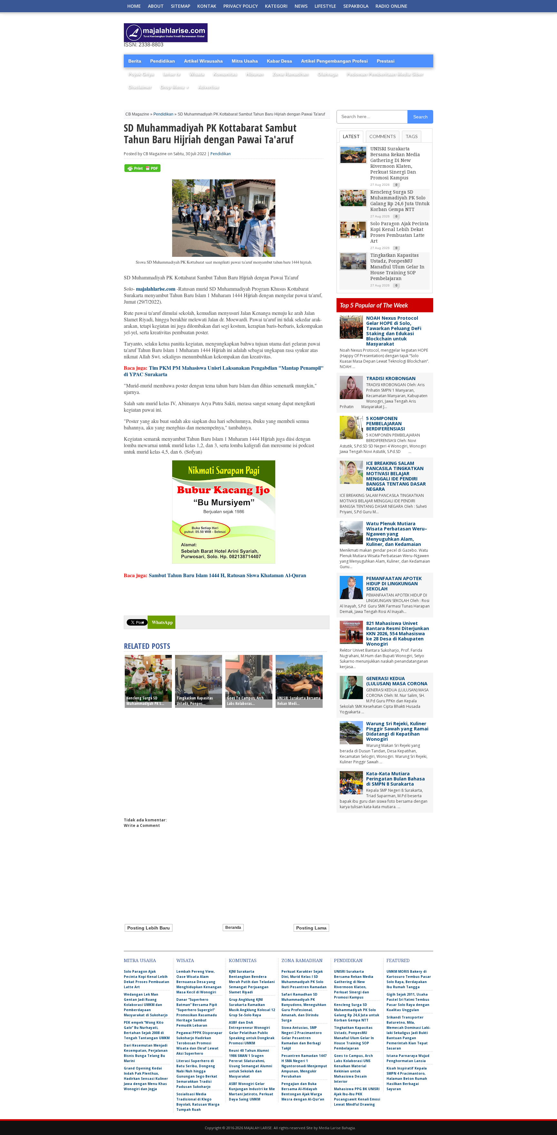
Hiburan (254, 73)
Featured (398, 960)
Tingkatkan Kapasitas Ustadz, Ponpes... (195, 700)
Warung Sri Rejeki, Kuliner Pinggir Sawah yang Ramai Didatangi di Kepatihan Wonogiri (397, 731)
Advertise (208, 86)
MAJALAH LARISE (258, 1127)
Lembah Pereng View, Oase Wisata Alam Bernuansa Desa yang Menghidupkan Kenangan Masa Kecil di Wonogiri (198, 981)
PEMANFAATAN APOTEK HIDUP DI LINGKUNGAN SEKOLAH (394, 583)
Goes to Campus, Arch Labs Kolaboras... (245, 700)
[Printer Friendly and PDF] (142, 170)
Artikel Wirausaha (203, 61)
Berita (134, 61)
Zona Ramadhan (290, 73)
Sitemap (180, 6)
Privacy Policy (240, 6)
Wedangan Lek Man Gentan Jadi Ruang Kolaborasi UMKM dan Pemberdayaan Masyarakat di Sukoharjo (146, 1004)
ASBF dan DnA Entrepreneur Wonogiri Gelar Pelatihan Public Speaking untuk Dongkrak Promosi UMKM (251, 1032)
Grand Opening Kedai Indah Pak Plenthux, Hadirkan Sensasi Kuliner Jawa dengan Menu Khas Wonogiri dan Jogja (146, 1078)
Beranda (233, 927)
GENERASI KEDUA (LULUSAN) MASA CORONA (396, 681)
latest (351, 136)
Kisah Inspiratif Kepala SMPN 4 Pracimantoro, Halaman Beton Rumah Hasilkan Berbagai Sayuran (406, 1078)
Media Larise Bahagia (337, 1127)
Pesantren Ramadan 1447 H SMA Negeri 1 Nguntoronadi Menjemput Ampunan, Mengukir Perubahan (304, 1066)
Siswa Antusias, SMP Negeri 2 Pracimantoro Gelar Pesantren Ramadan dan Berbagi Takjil (301, 1037)
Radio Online (391, 6)
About (156, 6)
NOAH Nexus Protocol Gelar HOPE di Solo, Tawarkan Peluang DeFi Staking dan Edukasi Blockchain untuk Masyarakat (393, 331)
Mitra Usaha (245, 61)
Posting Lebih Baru (148, 927)
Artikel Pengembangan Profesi (334, 61)
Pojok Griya (141, 73)
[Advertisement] (357, 33)
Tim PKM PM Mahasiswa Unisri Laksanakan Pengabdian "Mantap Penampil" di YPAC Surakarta (224, 371)
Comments (382, 136)
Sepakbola (355, 6)
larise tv (171, 73)
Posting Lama (311, 927)
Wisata (196, 73)
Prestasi (386, 61)
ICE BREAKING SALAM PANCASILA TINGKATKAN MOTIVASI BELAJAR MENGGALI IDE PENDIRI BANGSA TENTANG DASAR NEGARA (396, 476)
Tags (412, 136)
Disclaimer (139, 86)
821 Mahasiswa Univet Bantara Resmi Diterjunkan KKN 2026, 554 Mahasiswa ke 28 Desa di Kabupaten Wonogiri (397, 633)
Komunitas (225, 73)
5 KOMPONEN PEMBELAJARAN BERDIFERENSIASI (385, 423)
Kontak (206, 6)
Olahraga (327, 73)
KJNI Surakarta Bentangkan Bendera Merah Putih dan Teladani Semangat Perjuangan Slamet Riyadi (252, 981)
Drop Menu (174, 86)
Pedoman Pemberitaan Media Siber (385, 73)
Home (134, 6)
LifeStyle (325, 6)
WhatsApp (162, 622)
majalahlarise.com (155, 288)
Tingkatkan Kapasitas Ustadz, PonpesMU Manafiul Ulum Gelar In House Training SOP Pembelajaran (397, 267)
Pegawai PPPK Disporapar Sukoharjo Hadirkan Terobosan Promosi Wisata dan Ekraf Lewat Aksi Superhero (199, 1043)
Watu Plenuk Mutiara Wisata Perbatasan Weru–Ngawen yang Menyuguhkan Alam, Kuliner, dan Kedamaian (396, 533)
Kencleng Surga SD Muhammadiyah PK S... (145, 700)
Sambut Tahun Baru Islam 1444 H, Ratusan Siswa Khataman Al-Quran (227, 575)
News (301, 6)
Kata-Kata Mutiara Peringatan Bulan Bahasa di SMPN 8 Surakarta (395, 778)
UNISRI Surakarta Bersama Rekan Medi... (298, 700)
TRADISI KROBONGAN (390, 378)
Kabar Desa (279, 61)
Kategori (276, 6)
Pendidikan (162, 61)
